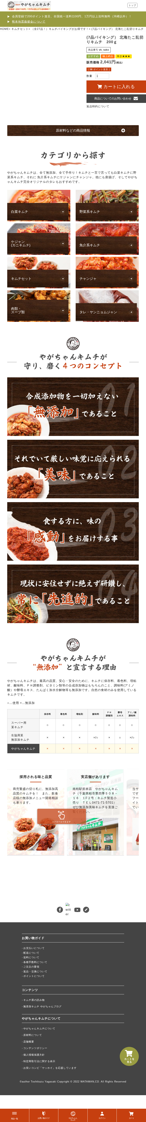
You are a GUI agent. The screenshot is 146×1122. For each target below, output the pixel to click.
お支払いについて (34, 948)
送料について (31, 957)
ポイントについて (34, 976)
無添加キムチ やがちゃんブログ (42, 1006)
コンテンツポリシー (35, 1048)
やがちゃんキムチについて (39, 1028)
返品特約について (97, 106)
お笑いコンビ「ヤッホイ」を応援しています (50, 1067)
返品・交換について (35, 971)
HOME (4, 28)
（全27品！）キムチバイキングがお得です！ (60, 28)
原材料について (32, 1035)
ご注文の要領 (31, 966)
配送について (31, 952)
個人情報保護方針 (34, 1054)
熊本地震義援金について (28, 21)
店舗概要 (28, 1041)
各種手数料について (35, 962)
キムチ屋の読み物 (34, 1000)
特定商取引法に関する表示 (39, 1061)
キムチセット (20, 28)
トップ (132, 5)
